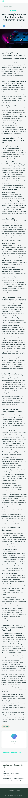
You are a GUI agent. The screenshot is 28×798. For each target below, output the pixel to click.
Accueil (3, 6)
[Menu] (25, 1)
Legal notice (11, 790)
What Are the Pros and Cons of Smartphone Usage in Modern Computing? (11, 773)
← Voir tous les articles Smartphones (11, 752)
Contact (18, 790)
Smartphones (9, 6)
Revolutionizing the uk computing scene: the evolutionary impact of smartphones (13, 779)
